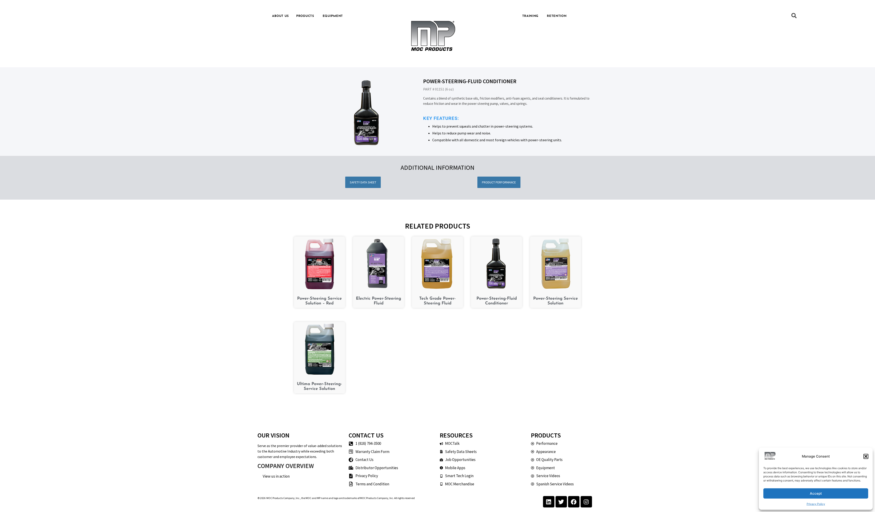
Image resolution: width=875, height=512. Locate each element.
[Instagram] (586, 501)
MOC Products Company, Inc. (283, 498)
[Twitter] (561, 501)
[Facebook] (573, 501)
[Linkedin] (548, 501)
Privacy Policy (816, 504)
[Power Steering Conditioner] (366, 112)
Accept (816, 493)
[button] (866, 456)
